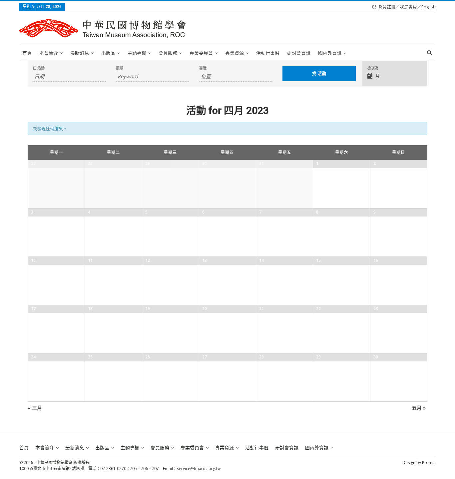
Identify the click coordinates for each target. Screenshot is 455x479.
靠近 (203, 68)
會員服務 (168, 53)
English (428, 7)
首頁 (27, 53)
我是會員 (408, 7)
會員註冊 (386, 7)
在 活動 (39, 68)
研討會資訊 (298, 53)
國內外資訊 (329, 53)
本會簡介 (48, 53)
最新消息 (79, 53)
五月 (419, 407)
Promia (429, 462)
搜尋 (119, 68)
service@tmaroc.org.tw (199, 468)
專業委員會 (201, 53)
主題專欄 (137, 53)
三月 (35, 407)
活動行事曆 (267, 53)
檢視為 (372, 68)
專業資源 (234, 53)
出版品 (108, 53)
